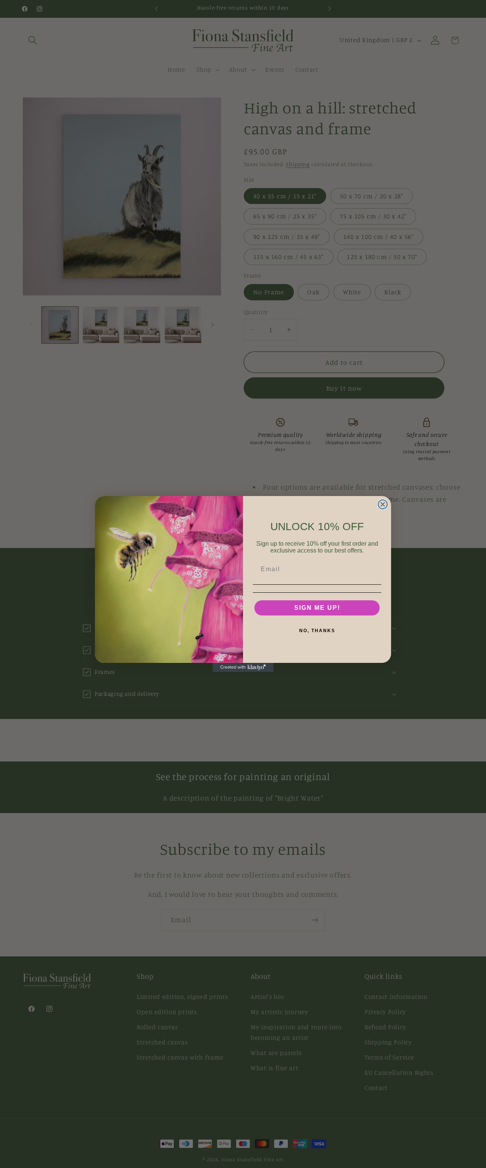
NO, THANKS (317, 630)
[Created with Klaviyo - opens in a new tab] (243, 667)
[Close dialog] (382, 504)
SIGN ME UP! (317, 607)
